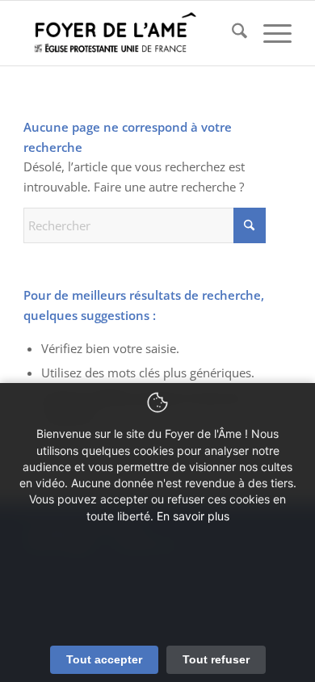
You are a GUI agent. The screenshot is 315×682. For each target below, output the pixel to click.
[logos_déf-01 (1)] (130, 33)
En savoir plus (193, 516)
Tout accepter (104, 659)
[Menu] (269, 33)
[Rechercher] (231, 33)
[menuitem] (231, 33)
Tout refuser (216, 659)
